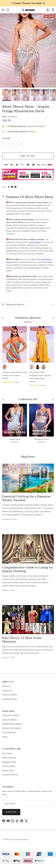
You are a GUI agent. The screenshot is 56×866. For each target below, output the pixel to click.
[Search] (9, 10)
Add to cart (28, 155)
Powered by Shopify (21, 839)
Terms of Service (9, 694)
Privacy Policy (8, 766)
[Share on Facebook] (12, 187)
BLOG (5, 737)
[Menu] (3, 10)
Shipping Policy (9, 762)
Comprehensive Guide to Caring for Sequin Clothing (27, 569)
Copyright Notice (9, 699)
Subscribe (11, 812)
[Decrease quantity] (5, 144)
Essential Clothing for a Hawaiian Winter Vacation (26, 498)
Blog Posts (28, 456)
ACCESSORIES (9, 732)
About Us (6, 686)
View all (28, 322)
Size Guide (7, 753)
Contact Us (7, 690)
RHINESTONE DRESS (12, 724)
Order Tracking (9, 757)
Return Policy (8, 770)
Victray (10, 839)
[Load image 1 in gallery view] (28, 50)
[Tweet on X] (9, 187)
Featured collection (28, 317)
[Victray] (28, 10)
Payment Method (10, 774)
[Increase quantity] (21, 144)
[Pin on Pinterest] (15, 187)
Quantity (6, 138)
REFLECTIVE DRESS (11, 728)
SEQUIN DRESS (9, 719)
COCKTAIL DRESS (10, 715)
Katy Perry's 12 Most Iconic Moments (22, 639)
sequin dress (35, 242)
